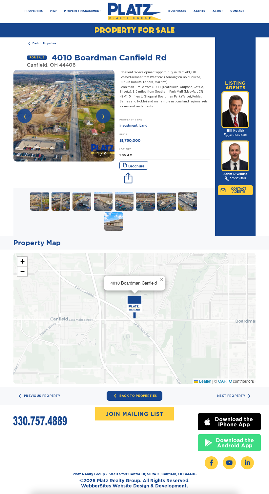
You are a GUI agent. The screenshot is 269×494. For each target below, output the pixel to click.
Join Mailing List (134, 414)
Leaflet (204, 381)
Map (53, 11)
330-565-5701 (238, 135)
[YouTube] (229, 462)
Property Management (82, 11)
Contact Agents (238, 190)
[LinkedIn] (247, 462)
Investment (128, 125)
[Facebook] (211, 462)
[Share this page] (128, 179)
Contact (237, 11)
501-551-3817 (238, 178)
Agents (199, 11)
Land (143, 125)
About (218, 11)
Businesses (177, 11)
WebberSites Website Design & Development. (134, 485)
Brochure (136, 166)
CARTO (225, 381)
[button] (63, 115)
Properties (34, 11)
